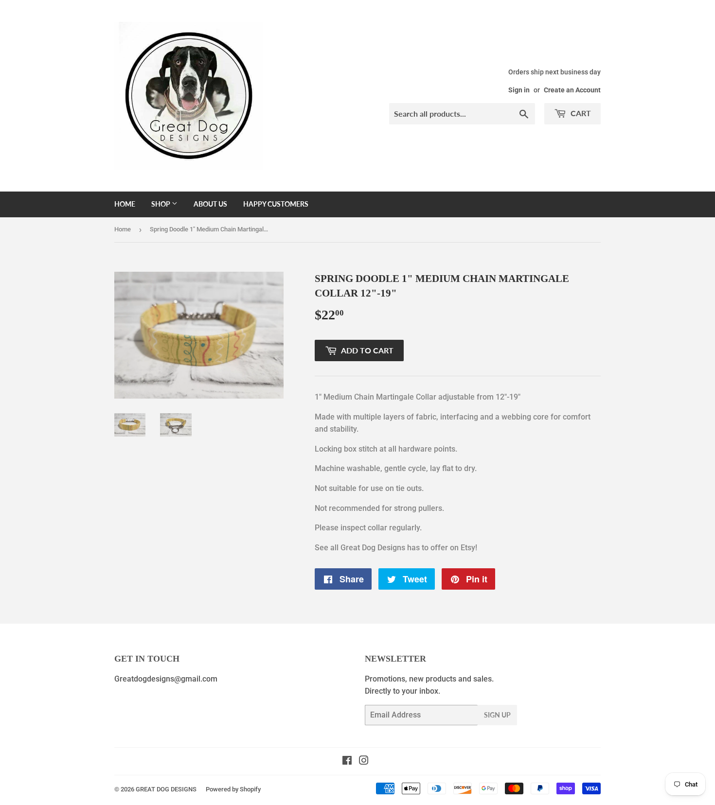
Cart (580, 113)
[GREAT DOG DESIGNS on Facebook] (347, 761)
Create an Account (572, 90)
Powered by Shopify (233, 789)
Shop (161, 204)
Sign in (519, 90)
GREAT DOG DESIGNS (166, 789)
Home (124, 204)
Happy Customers (275, 204)
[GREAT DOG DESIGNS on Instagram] (364, 761)
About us (210, 204)
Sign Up (497, 715)
